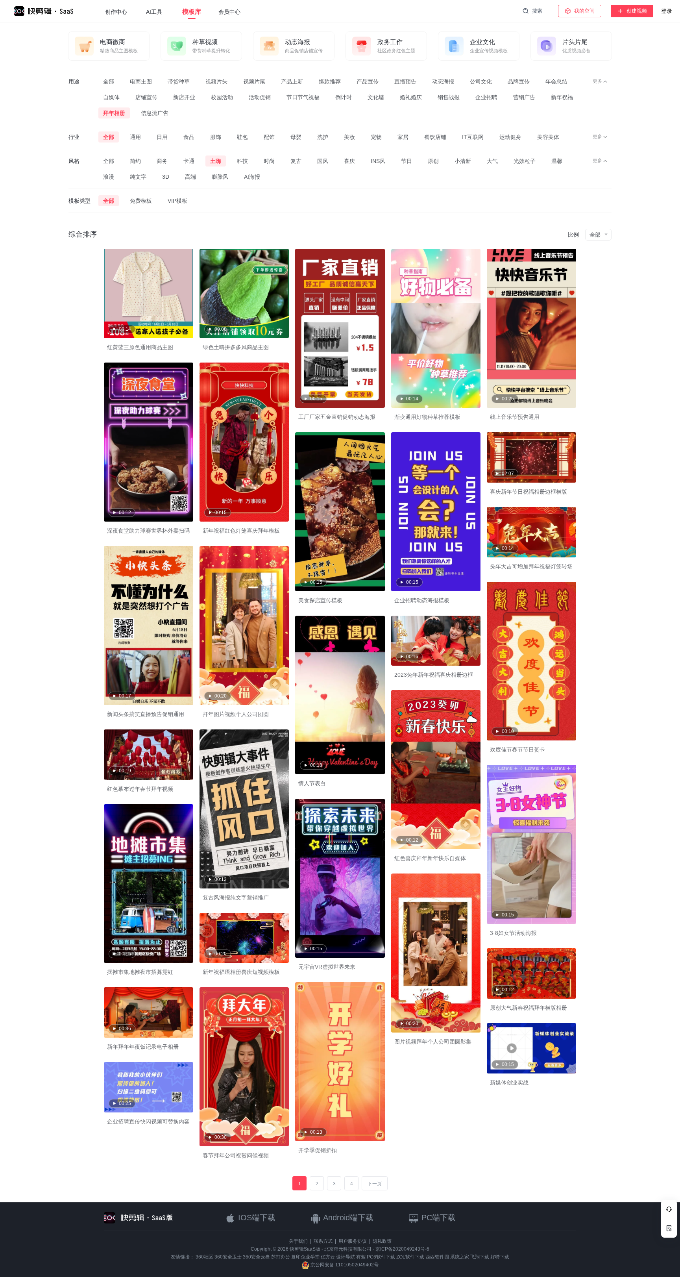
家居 (402, 137)
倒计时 (343, 97)
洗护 (322, 137)
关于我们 (298, 1241)
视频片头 (216, 81)
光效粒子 (525, 161)
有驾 (361, 1257)
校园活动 (222, 97)
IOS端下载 (255, 1217)
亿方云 (328, 1257)
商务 (162, 161)
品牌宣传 (519, 81)
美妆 (349, 137)
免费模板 (141, 201)
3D (165, 177)
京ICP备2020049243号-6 (402, 1249)
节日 (406, 161)
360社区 (204, 1257)
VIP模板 (177, 201)
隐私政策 (382, 1241)
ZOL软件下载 (410, 1257)
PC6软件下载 (381, 1257)
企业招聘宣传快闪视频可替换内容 (148, 1121)
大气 (492, 161)
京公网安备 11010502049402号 (344, 1265)
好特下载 (499, 1257)
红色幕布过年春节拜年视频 (140, 789)
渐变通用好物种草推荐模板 (427, 417)
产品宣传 (368, 81)
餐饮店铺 (435, 137)
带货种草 (179, 81)
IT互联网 (473, 137)
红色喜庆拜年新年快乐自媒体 (430, 858)
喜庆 (349, 161)
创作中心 (116, 12)
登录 (666, 11)
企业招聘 (486, 97)
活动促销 (260, 97)
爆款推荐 (330, 81)
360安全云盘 (256, 1257)
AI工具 (154, 12)
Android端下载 (347, 1217)
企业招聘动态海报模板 (421, 600)
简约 (135, 161)
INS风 (378, 161)
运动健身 (510, 137)
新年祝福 (562, 97)
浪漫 (108, 177)
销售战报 (449, 97)
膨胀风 (220, 177)
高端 (190, 177)
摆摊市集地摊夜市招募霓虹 (140, 972)
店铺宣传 (146, 97)
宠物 (376, 137)
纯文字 (138, 177)
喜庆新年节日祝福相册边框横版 (528, 492)
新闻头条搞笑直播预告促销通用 (145, 714)
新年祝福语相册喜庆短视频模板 (241, 972)
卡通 (188, 161)
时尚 (269, 161)
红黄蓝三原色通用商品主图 (140, 347)
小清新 (463, 161)
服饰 (215, 137)
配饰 (269, 137)
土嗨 (215, 161)
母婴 (295, 137)
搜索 (537, 11)
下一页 (375, 1183)
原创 (433, 161)
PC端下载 (437, 1217)
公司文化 (481, 81)
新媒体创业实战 (509, 1082)
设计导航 (345, 1257)
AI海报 (252, 177)
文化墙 (376, 97)
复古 (295, 161)
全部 (108, 81)
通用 (135, 137)
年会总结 (556, 81)
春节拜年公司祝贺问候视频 (236, 1155)
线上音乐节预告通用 (515, 417)
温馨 (556, 161)
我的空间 (584, 11)
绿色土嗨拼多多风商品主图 (236, 347)
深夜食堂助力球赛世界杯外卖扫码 (148, 530)
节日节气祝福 (303, 97)
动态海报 (443, 81)
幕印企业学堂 (305, 1257)
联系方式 (323, 1241)
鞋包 (242, 137)
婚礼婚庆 (411, 97)
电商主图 (141, 81)
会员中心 (229, 12)
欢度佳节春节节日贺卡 (517, 749)
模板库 (191, 11)
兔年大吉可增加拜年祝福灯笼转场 (531, 566)
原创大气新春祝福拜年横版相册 (528, 1008)
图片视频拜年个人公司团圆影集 (432, 1041)
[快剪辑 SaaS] (47, 11)
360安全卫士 (228, 1257)
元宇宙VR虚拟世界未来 (326, 967)
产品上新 (292, 81)
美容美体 (548, 137)
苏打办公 (280, 1257)
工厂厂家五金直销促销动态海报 (336, 417)
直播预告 (405, 81)
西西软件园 (437, 1257)
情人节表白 (312, 783)
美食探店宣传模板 (320, 600)
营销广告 (524, 97)
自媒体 (111, 97)
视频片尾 (254, 81)
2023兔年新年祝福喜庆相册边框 (433, 675)
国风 (322, 161)
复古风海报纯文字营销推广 (236, 897)
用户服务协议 (352, 1241)
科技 (242, 161)
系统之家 (459, 1257)
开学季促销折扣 (317, 1150)
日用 (162, 137)
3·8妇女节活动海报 (513, 933)
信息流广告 (154, 113)
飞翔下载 (479, 1257)
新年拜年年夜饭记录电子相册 (143, 1047)
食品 (188, 137)
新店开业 (184, 97)
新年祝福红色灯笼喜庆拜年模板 (241, 530)
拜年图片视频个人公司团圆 (236, 714)
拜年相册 (114, 113)
